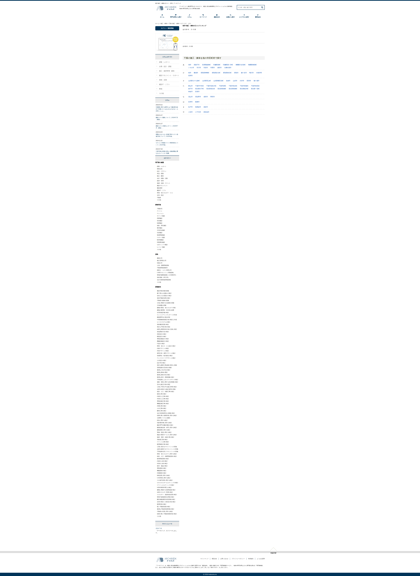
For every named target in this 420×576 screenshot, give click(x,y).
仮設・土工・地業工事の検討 (165, 391)
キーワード (203, 17)
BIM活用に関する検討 (163, 475)
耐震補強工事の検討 (163, 444)
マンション (160, 213)
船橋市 (197, 102)
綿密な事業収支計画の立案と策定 (167, 329)
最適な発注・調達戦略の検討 (165, 377)
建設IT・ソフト (161, 190)
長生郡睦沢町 (244, 89)
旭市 (189, 65)
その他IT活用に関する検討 (165, 480)
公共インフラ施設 (162, 244)
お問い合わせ (224, 558)
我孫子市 (197, 65)
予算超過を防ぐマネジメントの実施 (167, 451)
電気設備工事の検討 (163, 401)
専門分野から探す (176, 17)
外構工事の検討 (161, 406)
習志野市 (198, 96)
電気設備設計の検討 (163, 339)
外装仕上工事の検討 (163, 399)
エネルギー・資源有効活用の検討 (167, 494)
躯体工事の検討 (161, 394)
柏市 (189, 73)
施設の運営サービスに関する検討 (167, 435)
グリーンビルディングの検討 (165, 485)
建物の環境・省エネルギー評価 (166, 307)
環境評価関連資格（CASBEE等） (167, 275)
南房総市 (198, 107)
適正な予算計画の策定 (163, 327)
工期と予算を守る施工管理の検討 (167, 387)
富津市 (190, 102)
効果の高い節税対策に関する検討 (167, 415)
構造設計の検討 (161, 336)
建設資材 (159, 188)
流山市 (190, 96)
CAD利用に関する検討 (163, 478)
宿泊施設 (159, 220)
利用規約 (250, 558)
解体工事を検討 (161, 411)
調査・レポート (161, 166)
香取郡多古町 (216, 73)
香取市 (236, 73)
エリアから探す (244, 17)
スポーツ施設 (161, 237)
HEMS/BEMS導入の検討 (164, 487)
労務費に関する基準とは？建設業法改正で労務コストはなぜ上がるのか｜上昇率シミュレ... (167, 109)
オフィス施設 (161, 216)
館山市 (190, 86)
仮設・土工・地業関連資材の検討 (167, 456)
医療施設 (159, 223)
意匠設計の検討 (161, 334)
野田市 (212, 96)
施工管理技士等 (161, 260)
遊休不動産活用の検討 (163, 298)
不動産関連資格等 (162, 268)
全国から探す (230, 17)
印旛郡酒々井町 (228, 65)
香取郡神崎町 (205, 73)
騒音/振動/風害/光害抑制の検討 (166, 499)
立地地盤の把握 (161, 305)
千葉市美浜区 (233, 86)
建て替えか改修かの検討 (164, 293)
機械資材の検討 (161, 470)
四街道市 (206, 112)
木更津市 (259, 73)
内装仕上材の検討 (162, 461)
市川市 (199, 67)
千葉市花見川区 (211, 86)
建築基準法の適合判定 (163, 317)
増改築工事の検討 (162, 439)
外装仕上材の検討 (162, 463)
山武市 (235, 81)
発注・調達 (160, 173)
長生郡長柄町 (233, 89)
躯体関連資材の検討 (163, 458)
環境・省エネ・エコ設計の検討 (166, 346)
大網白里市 (227, 67)
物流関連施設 (161, 235)
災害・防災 (160, 195)
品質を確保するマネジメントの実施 (167, 449)
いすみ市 (191, 67)
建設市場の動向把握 (163, 291)
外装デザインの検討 (163, 351)
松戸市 (190, 107)
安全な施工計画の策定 (163, 384)
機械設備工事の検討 (163, 403)
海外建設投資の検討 (163, 324)
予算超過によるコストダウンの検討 (167, 379)
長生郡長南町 (222, 89)
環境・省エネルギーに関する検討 (167, 454)
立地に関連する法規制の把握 (165, 303)
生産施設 (159, 232)
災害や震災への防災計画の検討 (166, 502)
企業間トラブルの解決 (163, 418)
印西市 (212, 67)
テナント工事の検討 (163, 442)
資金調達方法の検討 (163, 331)
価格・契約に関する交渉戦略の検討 (167, 382)
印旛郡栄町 (216, 65)
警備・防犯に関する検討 (164, 432)
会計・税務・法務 (162, 178)
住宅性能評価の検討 (163, 312)
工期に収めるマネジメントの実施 (167, 446)
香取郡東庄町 (227, 73)
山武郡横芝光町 (218, 81)
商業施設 (159, 218)
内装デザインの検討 (163, 348)
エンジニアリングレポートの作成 (167, 315)
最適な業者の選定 (162, 372)
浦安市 (219, 67)
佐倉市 (228, 81)
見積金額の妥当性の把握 (164, 367)
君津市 (190, 75)
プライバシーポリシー (238, 558)
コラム (189, 17)
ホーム (162, 17)
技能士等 (159, 263)
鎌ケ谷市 (244, 73)
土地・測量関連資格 (163, 265)
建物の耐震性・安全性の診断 (165, 310)
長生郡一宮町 (255, 89)
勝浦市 (196, 73)
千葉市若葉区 (244, 86)
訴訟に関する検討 (162, 420)
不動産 (159, 197)
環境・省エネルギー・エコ (165, 193)
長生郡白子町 (199, 89)
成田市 (206, 96)
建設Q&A (217, 17)
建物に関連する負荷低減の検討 (166, 490)
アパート (159, 211)
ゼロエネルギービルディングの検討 (167, 482)
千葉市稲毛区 (255, 86)
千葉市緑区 (222, 86)
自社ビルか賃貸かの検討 (164, 295)
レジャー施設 (161, 247)
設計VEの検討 (161, 363)
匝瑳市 (249, 81)
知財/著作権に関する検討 (164, 422)
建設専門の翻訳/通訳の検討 (165, 425)
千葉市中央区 (199, 86)
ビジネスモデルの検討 (163, 322)
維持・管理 (160, 181)
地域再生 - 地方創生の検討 (165, 355)
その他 (159, 200)
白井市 (242, 81)
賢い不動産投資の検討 (163, 506)
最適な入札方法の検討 (163, 370)
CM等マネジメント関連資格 (165, 272)
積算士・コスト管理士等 (164, 270)
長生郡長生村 (210, 89)
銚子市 (190, 89)
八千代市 (198, 112)
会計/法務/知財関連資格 (164, 280)
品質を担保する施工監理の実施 (166, 389)
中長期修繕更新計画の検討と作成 (167, 319)
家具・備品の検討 (162, 466)
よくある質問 (261, 558)
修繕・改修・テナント (163, 183)
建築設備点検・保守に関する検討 (167, 427)
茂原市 (206, 107)
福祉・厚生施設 (161, 225)
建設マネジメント (162, 185)
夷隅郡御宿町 (252, 65)
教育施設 (159, 228)
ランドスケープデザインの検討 (166, 358)
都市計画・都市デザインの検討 (166, 353)
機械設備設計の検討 (163, 341)
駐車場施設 (160, 240)
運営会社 (258, 17)
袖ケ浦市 (256, 81)
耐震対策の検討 (161, 504)
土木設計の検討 (161, 360)
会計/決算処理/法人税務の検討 (166, 413)
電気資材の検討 (161, 468)
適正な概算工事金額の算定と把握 (167, 365)
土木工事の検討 (161, 408)
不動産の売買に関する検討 (165, 511)
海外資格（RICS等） (163, 277)
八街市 (190, 112)
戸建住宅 (159, 208)
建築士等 (159, 258)
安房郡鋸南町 (206, 65)
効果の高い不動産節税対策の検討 (167, 514)
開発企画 (159, 169)
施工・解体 (160, 176)
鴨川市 (251, 73)
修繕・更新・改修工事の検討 (165, 437)
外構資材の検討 (161, 473)
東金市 (190, 91)
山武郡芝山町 (206, 81)
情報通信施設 (161, 242)
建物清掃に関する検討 (163, 430)
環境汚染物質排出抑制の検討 (165, 497)
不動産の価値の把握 (163, 300)
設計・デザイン (161, 171)
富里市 (197, 91)
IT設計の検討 (161, 343)
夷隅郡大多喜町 (241, 65)
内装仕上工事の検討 (163, 396)
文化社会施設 (161, 230)
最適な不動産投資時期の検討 (165, 509)
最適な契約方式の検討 (163, 375)
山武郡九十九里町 (194, 81)
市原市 (206, 67)
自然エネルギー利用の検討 (165, 492)
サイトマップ (204, 558)
